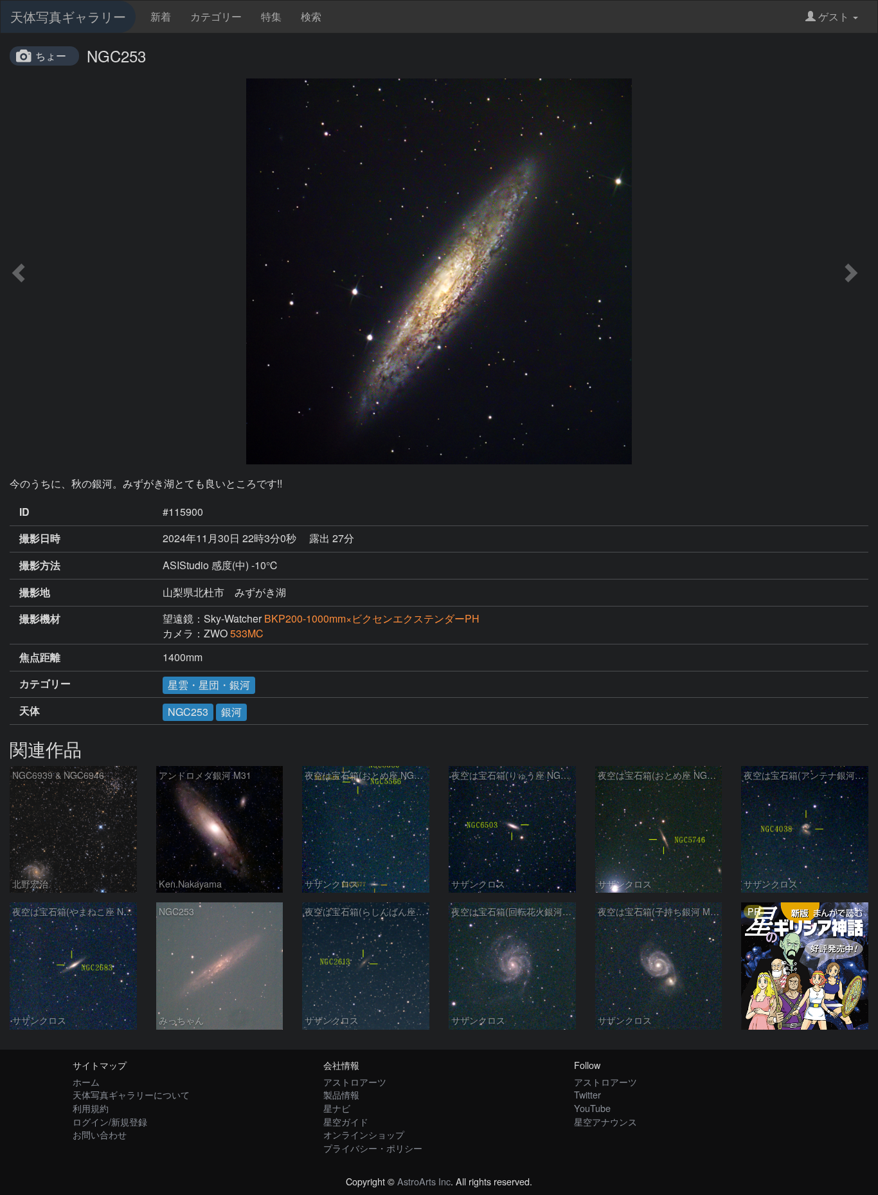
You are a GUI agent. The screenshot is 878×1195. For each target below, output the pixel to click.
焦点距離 (39, 657)
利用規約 (91, 1108)
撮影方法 (39, 565)
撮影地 (34, 592)
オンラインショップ (363, 1134)
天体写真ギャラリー (68, 16)
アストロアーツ (354, 1081)
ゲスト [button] (834, 16)
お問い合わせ (100, 1134)
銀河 (231, 711)
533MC (247, 633)
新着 (160, 16)
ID (24, 512)
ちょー (50, 55)
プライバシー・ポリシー (372, 1147)
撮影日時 (39, 538)
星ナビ (336, 1108)
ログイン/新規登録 (110, 1121)
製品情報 (341, 1094)
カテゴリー (216, 16)
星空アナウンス (605, 1121)
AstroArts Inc (424, 1181)
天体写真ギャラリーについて (131, 1094)
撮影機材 (39, 619)
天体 (29, 711)
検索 (311, 16)
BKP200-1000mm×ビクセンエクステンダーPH (371, 618)
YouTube (592, 1108)
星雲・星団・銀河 (209, 684)
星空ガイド (345, 1121)
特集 (271, 16)
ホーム (86, 1081)
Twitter (587, 1094)
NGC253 (188, 711)
